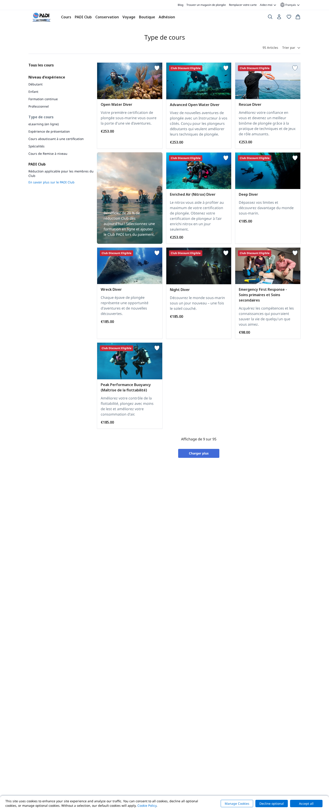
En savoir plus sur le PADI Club (51, 182)
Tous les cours (41, 65)
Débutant (35, 84)
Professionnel (38, 106)
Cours (66, 17)
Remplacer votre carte (243, 5)
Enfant (33, 91)
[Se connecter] (279, 18)
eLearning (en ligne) (43, 124)
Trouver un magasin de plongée (206, 5)
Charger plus (199, 453)
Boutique (147, 17)
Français (288, 5)
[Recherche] (270, 17)
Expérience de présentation (49, 131)
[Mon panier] (298, 17)
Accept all (306, 803)
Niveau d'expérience (46, 77)
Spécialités (36, 146)
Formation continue (43, 99)
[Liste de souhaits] (289, 17)
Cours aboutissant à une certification (56, 139)
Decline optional (271, 803)
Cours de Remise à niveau (47, 153)
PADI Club (83, 17)
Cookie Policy (146, 805)
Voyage (128, 17)
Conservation (107, 17)
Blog (180, 5)
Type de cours (40, 117)
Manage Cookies (237, 803)
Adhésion (167, 17)
